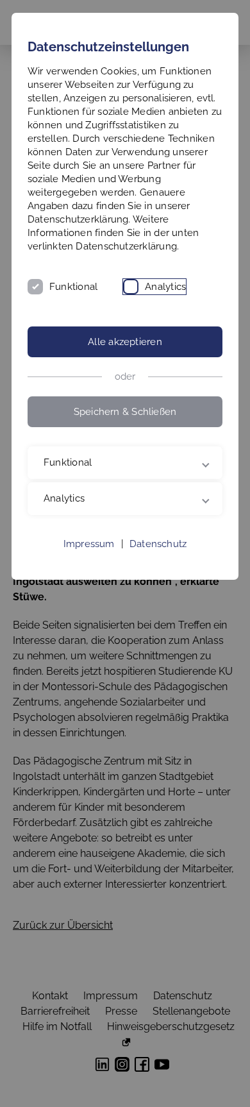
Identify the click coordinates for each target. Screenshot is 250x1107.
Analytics (165, 286)
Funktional (73, 286)
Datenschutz (158, 571)
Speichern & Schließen (125, 412)
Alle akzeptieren (125, 342)
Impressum (89, 571)
